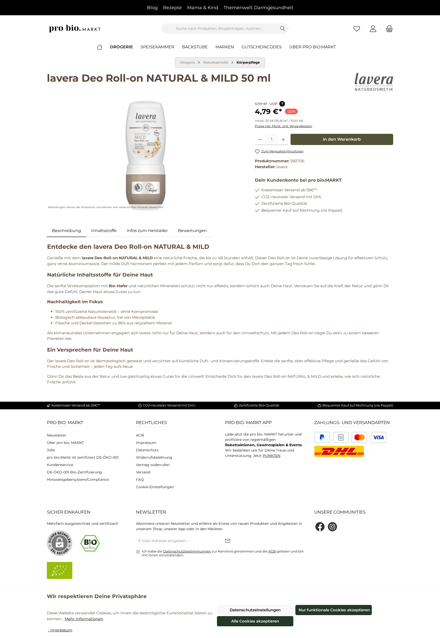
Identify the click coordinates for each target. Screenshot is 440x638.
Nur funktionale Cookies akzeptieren (334, 609)
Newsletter (56, 435)
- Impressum (60, 630)
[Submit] (227, 541)
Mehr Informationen (84, 618)
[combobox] (219, 28)
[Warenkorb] (387, 28)
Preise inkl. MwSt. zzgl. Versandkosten (283, 126)
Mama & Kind (202, 7)
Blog (152, 7)
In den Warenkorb (342, 139)
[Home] (103, 47)
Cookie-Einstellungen (155, 487)
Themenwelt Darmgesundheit (258, 7)
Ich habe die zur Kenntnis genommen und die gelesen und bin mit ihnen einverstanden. (223, 553)
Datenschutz (147, 450)
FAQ (140, 479)
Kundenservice (60, 464)
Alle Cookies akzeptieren (255, 621)
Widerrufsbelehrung (154, 457)
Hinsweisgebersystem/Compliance (78, 479)
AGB (140, 435)
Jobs (51, 450)
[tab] (66, 230)
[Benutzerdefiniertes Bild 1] (322, 437)
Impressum (146, 442)
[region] (146, 155)
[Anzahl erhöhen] (283, 139)
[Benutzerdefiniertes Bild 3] (369, 437)
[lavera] (374, 82)
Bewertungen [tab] (192, 230)
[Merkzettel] (357, 28)
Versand (143, 472)
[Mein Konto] (373, 28)
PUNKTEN (271, 455)
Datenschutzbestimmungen (187, 551)
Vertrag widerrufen (153, 464)
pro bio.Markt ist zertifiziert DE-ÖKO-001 (83, 457)
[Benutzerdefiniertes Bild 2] (341, 437)
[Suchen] (283, 28)
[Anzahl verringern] (260, 139)
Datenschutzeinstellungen (255, 609)
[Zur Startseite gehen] (75, 29)
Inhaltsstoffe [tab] (104, 230)
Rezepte (172, 7)
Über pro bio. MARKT (65, 442)
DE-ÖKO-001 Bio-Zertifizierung (74, 472)
